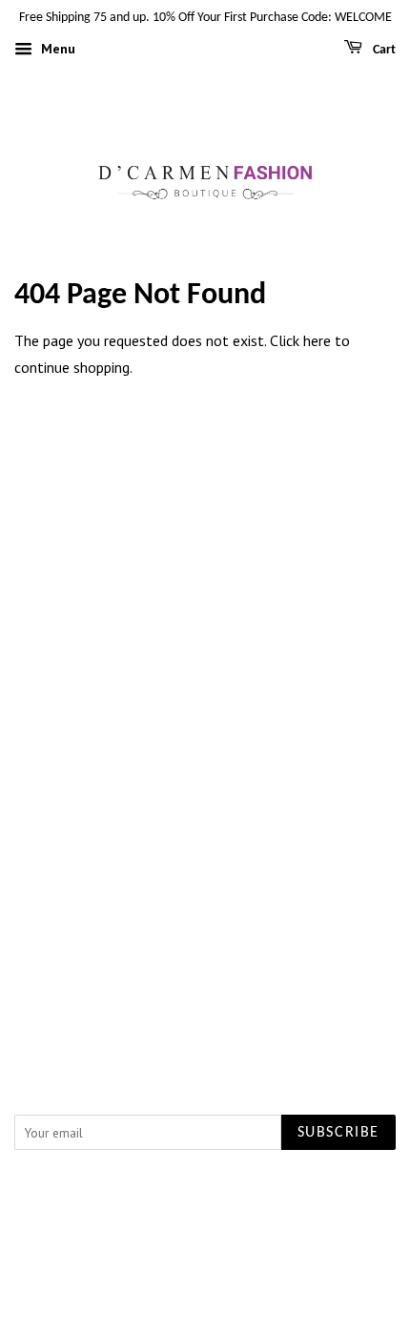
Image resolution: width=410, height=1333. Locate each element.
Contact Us (205, 724)
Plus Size (205, 555)
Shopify (257, 1211)
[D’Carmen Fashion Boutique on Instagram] (227, 989)
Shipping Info (205, 867)
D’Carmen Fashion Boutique (220, 1190)
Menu (56, 48)
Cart (383, 50)
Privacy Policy (205, 749)
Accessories (205, 606)
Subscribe (338, 1132)
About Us (205, 699)
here (317, 340)
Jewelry (205, 580)
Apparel (205, 530)
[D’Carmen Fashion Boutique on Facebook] (184, 989)
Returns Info (205, 892)
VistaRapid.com (173, 1211)
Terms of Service (205, 775)
